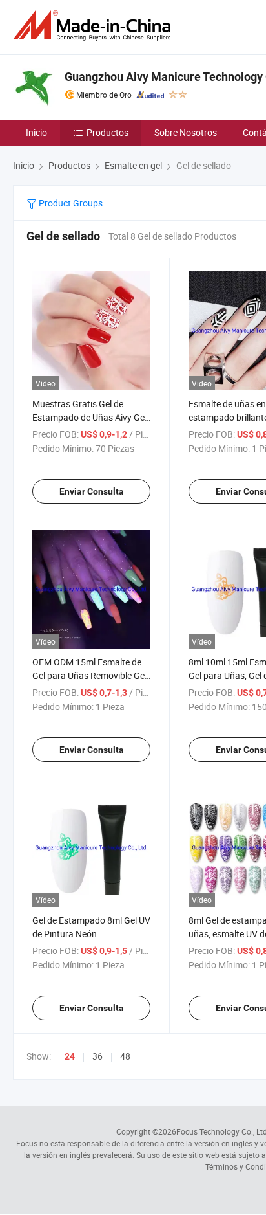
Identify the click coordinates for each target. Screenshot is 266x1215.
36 (97, 1056)
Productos (107, 132)
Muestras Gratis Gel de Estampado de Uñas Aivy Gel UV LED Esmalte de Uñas (89, 417)
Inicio (36, 132)
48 (125, 1056)
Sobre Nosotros (185, 132)
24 (70, 1056)
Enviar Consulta (91, 491)
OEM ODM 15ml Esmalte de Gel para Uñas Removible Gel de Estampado (89, 675)
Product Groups (70, 203)
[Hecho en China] (94, 25)
